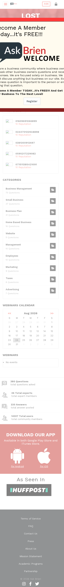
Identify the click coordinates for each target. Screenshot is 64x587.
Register (32, 101)
